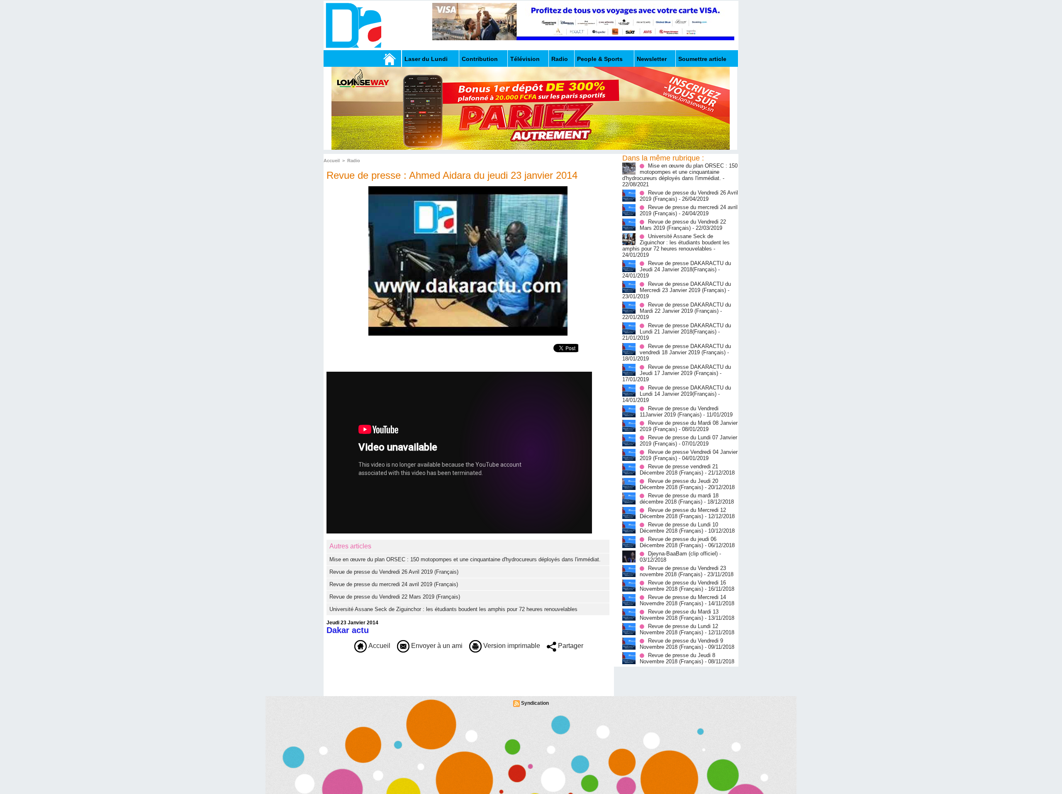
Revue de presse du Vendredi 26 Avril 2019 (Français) (393, 572)
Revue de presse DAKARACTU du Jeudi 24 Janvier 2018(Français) (685, 266)
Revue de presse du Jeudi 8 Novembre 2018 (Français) (677, 658)
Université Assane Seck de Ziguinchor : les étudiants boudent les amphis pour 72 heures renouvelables (453, 609)
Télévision (525, 59)
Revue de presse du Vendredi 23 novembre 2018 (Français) (683, 571)
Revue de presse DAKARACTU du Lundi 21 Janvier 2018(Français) (685, 328)
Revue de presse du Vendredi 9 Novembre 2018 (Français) (681, 644)
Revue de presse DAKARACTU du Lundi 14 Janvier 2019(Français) (685, 391)
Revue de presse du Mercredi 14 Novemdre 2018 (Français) (683, 600)
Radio (559, 59)
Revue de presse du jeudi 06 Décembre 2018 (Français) (678, 542)
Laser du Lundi (426, 59)
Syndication (535, 703)
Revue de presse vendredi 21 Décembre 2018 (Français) (679, 469)
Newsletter (652, 59)
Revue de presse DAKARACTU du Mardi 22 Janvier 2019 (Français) (685, 308)
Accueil (332, 160)
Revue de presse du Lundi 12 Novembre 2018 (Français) (679, 629)
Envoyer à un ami (436, 645)
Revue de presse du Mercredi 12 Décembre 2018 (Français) (683, 513)
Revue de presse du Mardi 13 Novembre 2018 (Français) (679, 615)
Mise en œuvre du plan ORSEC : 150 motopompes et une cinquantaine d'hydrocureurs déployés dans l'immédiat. (465, 559)
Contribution (480, 59)
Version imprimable (511, 645)
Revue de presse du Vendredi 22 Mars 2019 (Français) (394, 597)
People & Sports (600, 59)
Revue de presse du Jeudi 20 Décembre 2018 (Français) (679, 484)
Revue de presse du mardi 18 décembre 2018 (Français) (679, 498)
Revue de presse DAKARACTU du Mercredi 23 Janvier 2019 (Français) (685, 287)
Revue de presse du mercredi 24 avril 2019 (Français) (393, 584)
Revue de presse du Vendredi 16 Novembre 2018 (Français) (683, 586)
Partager (569, 645)
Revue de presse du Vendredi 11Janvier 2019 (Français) (679, 411)
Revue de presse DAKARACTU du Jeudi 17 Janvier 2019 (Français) (685, 370)
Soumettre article (702, 59)
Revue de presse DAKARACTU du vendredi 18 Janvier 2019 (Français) (685, 349)
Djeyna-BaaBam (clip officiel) (683, 553)
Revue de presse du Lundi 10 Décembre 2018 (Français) (679, 527)
